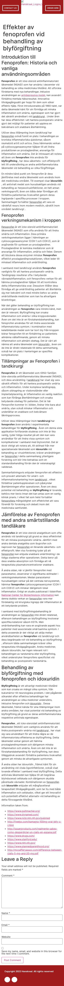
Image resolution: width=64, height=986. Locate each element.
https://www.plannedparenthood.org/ (28, 846)
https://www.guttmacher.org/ (23, 811)
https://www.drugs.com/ (21, 835)
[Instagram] (14, 979)
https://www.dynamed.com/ (23, 814)
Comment (7, 875)
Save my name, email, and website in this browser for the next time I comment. (31, 952)
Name (5, 913)
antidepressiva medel (33, 95)
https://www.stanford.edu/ (22, 839)
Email (5, 925)
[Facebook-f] (7, 979)
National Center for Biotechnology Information (27, 595)
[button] (32, 18)
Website (5, 937)
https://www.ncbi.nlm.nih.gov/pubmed (28, 818)
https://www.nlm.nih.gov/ (21, 842)
